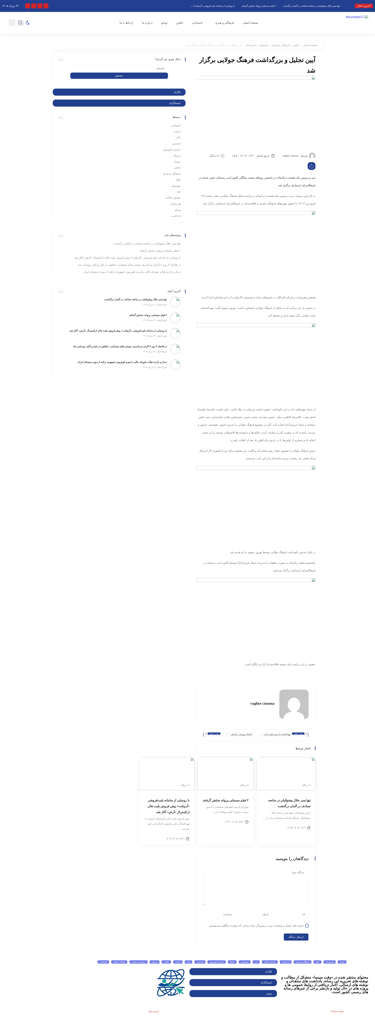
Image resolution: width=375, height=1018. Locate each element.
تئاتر (178, 137)
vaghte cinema (290, 155)
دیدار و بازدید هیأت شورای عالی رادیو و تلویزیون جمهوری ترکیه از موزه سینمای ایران (132, 271)
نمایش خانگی (173, 197)
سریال (177, 155)
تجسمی (176, 143)
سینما (177, 161)
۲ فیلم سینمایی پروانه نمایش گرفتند (275, 5)
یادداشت (176, 215)
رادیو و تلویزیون (172, 149)
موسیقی (264, 45)
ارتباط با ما (126, 22)
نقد (179, 191)
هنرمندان (250, 45)
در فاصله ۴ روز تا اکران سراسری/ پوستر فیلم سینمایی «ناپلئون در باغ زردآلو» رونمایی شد (129, 264)
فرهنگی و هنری (224, 22)
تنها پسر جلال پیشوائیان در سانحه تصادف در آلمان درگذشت (328, 5)
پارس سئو (154, 1011)
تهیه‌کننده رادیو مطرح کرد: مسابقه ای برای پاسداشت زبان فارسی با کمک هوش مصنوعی (277, 735)
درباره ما (147, 22)
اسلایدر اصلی (119, 962)
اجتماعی (197, 22)
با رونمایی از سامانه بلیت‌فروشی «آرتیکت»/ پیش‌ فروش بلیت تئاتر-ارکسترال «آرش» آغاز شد (207, 5)
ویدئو (164, 22)
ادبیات (177, 131)
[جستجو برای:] (119, 68)
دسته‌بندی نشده (138, 962)
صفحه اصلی (250, 22)
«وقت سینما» (337, 1011)
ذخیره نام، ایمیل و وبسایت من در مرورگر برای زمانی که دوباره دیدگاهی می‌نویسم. (256, 925)
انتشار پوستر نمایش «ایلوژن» (241, 735)
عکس (179, 22)
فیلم (178, 179)
